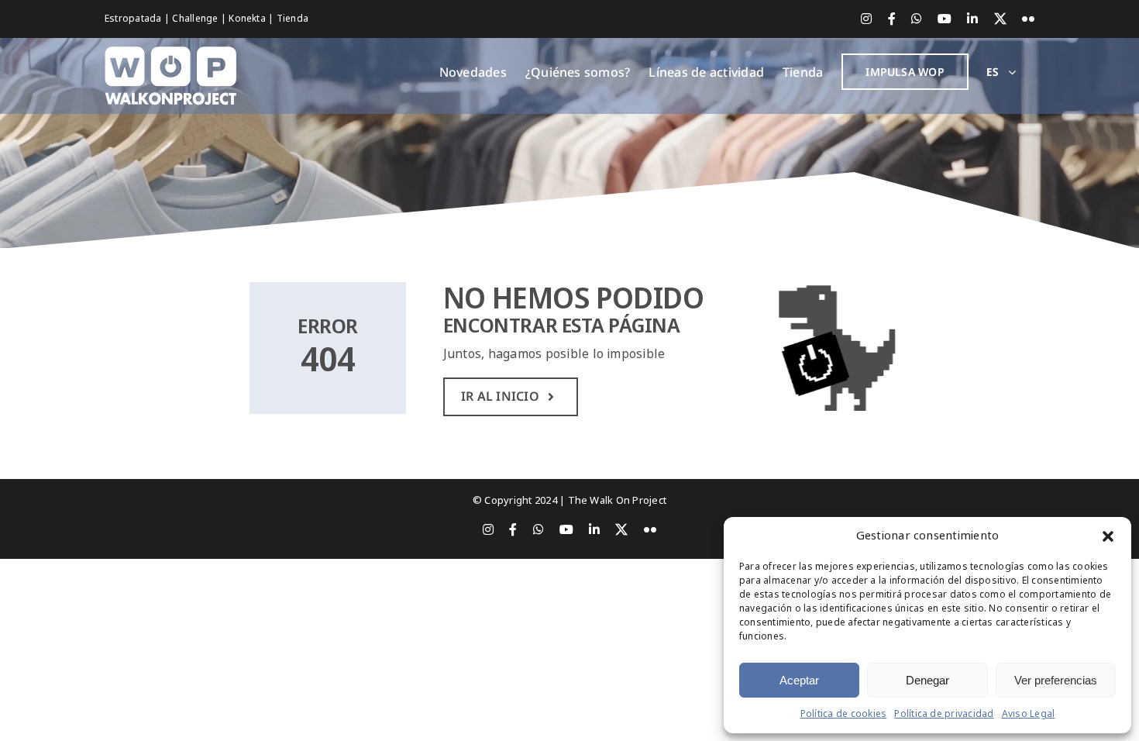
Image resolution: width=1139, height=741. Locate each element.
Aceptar (799, 680)
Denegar (927, 680)
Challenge (196, 19)
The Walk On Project (617, 500)
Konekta (248, 19)
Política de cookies (843, 714)
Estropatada (134, 19)
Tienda (292, 19)
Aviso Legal (1028, 714)
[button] (1108, 536)
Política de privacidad (943, 714)
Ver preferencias (1055, 680)
